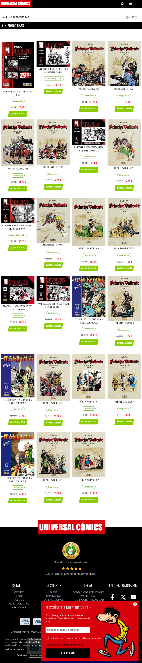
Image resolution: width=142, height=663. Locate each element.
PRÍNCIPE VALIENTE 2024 (124, 88)
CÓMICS (19, 592)
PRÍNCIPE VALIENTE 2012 (89, 479)
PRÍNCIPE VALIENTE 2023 (18, 168)
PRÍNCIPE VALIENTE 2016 (53, 402)
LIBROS (19, 595)
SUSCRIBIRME (67, 653)
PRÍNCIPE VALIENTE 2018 (124, 248)
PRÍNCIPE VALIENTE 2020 (53, 245)
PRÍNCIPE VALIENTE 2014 (124, 401)
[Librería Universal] (15, 4)
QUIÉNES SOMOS (54, 599)
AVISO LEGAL (88, 595)
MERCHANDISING (19, 603)
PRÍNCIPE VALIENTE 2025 (89, 88)
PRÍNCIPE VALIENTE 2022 (53, 166)
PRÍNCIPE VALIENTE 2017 (124, 323)
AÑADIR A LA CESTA (17, 114)
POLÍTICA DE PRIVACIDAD (88, 599)
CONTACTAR (53, 595)
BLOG (53, 592)
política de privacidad (91, 638)
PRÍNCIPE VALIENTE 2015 (89, 401)
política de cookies (14, 649)
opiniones (72, 574)
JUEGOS (19, 599)
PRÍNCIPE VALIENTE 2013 (53, 479)
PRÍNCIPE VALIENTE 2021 (124, 168)
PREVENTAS (19, 607)
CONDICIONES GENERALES (88, 592)
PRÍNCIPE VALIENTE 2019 (89, 248)
